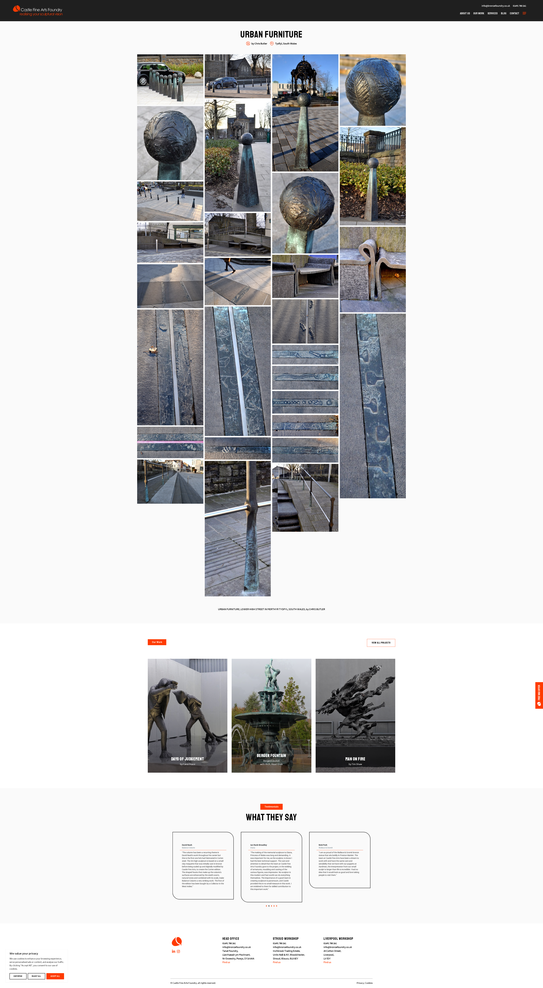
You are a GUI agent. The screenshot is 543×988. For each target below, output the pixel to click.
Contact (514, 13)
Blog (504, 13)
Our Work (478, 13)
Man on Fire (355, 759)
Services (493, 13)
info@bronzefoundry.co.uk (496, 6)
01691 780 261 (519, 6)
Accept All (55, 976)
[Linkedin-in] (173, 951)
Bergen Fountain (271, 755)
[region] (37, 965)
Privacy (360, 983)
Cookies (369, 983)
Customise (18, 976)
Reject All (36, 976)
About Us (465, 13)
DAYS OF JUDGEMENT (187, 759)
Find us (226, 963)
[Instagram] (178, 951)
